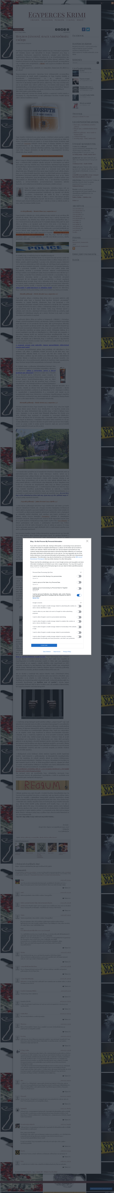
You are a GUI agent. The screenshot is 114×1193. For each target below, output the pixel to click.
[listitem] (57, 572)
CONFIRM (44, 645)
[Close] (88, 541)
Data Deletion (47, 651)
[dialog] (57, 596)
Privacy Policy (67, 651)
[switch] (79, 576)
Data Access (57, 651)
